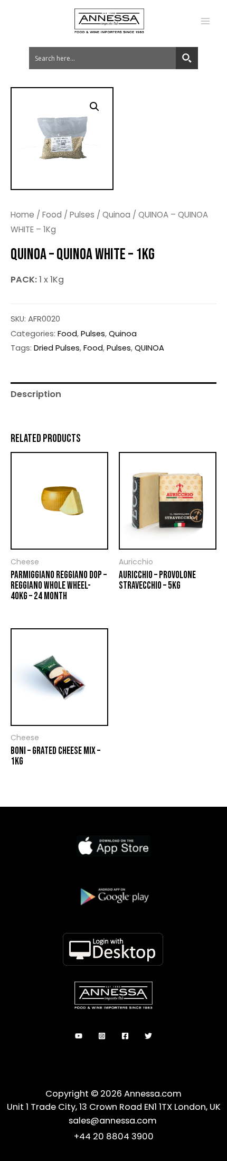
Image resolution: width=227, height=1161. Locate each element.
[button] (94, 106)
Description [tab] (36, 394)
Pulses (82, 214)
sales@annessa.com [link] (114, 1121)
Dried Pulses (57, 347)
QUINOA (149, 347)
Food (52, 214)
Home (22, 214)
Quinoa (116, 214)
